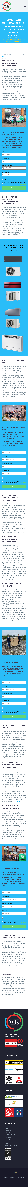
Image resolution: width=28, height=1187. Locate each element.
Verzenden (14, 188)
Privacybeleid (23, 184)
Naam (4, 151)
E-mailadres (5, 158)
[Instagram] (16, 1172)
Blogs (3, 56)
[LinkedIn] (14, 1172)
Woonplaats (6, 172)
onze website (6, 968)
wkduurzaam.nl (18, 1183)
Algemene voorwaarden (9, 1177)
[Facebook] (12, 1172)
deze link (20, 801)
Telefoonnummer (7, 165)
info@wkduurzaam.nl (12, 1145)
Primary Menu (25, 6)
